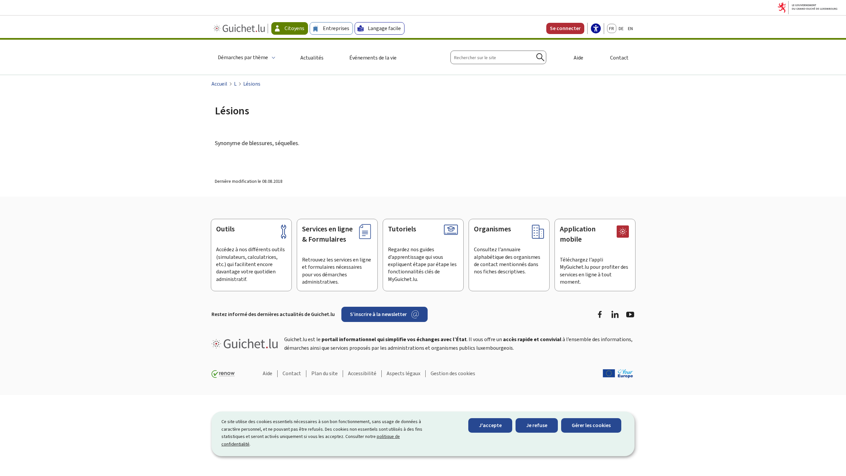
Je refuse (536, 425)
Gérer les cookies (591, 425)
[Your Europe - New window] (617, 373)
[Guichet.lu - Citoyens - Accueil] (240, 28)
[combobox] (498, 57)
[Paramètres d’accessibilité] (596, 29)
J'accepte (490, 425)
